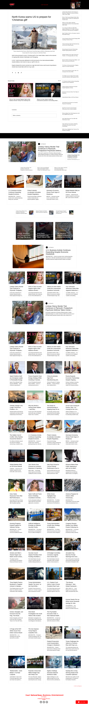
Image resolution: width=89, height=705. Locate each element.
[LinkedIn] (41, 702)
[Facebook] (47, 702)
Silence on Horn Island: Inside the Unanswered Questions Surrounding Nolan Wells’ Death (47, 100)
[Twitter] (44, 702)
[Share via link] (21, 72)
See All (59, 80)
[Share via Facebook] (12, 72)
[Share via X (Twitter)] (15, 72)
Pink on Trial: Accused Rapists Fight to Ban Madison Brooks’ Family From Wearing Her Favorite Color (19, 100)
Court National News (34, 695)
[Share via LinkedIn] (18, 72)
